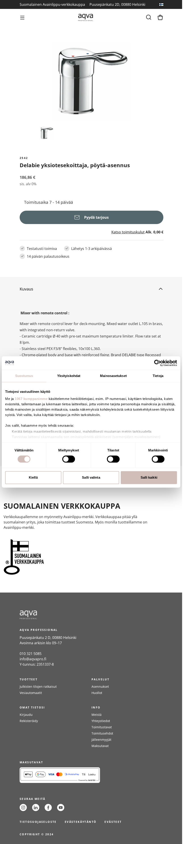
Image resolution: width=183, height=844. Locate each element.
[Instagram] (23, 807)
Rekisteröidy (29, 721)
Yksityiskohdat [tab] (68, 376)
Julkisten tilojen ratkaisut (38, 686)
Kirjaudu (26, 714)
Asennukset (100, 686)
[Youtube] (60, 807)
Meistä (97, 714)
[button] (88, 289)
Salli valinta (91, 478)
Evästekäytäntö (81, 822)
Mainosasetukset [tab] (113, 376)
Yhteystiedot (101, 721)
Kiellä (33, 478)
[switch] (68, 459)
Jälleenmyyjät (101, 739)
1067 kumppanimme (31, 399)
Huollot (97, 693)
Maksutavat (100, 746)
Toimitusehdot (102, 733)
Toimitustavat (102, 727)
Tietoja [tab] (158, 376)
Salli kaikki (149, 478)
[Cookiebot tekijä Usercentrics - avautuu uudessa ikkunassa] (157, 363)
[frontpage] (60, 614)
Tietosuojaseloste (38, 822)
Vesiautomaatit (31, 693)
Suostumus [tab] (24, 376)
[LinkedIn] (35, 807)
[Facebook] (48, 807)
